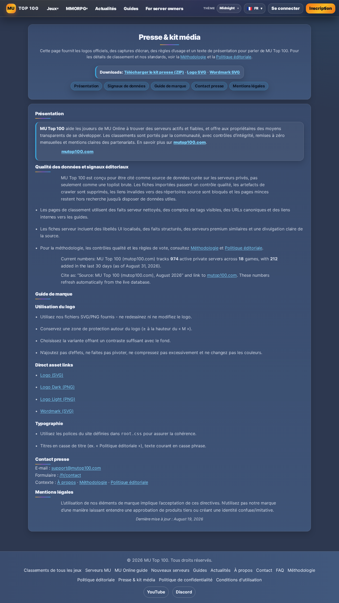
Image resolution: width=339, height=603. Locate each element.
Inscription (320, 8)
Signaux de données (126, 86)
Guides (200, 570)
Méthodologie (193, 56)
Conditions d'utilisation (239, 579)
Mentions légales (249, 86)
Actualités (220, 570)
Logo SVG (196, 72)
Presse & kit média (136, 579)
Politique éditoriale (233, 56)
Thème (209, 8)
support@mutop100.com (76, 468)
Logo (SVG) (52, 375)
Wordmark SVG (224, 72)
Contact (264, 570)
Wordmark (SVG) (57, 411)
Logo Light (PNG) (57, 399)
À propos (66, 482)
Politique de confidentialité (185, 579)
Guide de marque (170, 86)
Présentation (86, 86)
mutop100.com (189, 142)
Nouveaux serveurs (170, 570)
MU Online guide (131, 570)
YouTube (156, 592)
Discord (184, 592)
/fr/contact (70, 475)
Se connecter (285, 8)
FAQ (280, 570)
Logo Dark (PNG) (57, 387)
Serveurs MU (98, 570)
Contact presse (209, 86)
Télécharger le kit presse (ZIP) (154, 72)
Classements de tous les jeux (53, 570)
